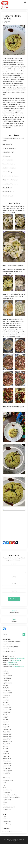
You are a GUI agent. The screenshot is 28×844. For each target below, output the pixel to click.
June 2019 (5, 719)
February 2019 (7, 729)
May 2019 (5, 722)
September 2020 (7, 692)
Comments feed (7, 821)
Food (4, 782)
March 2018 (6, 756)
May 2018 (5, 751)
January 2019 (6, 731)
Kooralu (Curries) (7, 790)
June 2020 (5, 700)
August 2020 (6, 695)
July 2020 (5, 697)
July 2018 (5, 746)
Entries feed (6, 819)
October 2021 (6, 680)
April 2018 (6, 753)
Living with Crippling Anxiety (16, 658)
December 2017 (7, 763)
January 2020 (6, 705)
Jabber (5, 787)
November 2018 (7, 736)
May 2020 (5, 702)
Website (14, 591)
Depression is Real (13, 664)
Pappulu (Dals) (7, 799)
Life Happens (6, 792)
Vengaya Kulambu (16, 660)
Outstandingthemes (14, 841)
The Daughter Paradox (18, 666)
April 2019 (6, 724)
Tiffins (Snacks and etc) (9, 807)
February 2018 (7, 758)
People (5, 802)
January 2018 (6, 761)
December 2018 (7, 734)
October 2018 (6, 739)
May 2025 (5, 673)
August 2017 (6, 773)
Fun (4, 785)
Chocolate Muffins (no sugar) (10, 646)
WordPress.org (7, 824)
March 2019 (6, 727)
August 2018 (6, 744)
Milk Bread (6, 649)
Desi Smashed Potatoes (9, 651)
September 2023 (7, 675)
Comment (14, 564)
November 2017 (7, 766)
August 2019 (6, 714)
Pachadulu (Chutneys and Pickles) (11, 797)
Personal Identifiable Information (11, 641)
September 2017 (7, 770)
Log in (4, 816)
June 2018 (5, 748)
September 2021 (7, 683)
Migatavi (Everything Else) (10, 795)
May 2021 (5, 685)
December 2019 (7, 707)
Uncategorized (7, 809)
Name (14, 576)
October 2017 (6, 768)
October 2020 (6, 690)
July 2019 (5, 717)
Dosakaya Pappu (7, 644)
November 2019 (7, 709)
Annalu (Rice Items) (8, 780)
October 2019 (6, 712)
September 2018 (7, 741)
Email (14, 583)
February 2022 (7, 678)
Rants (4, 804)
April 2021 (6, 688)
